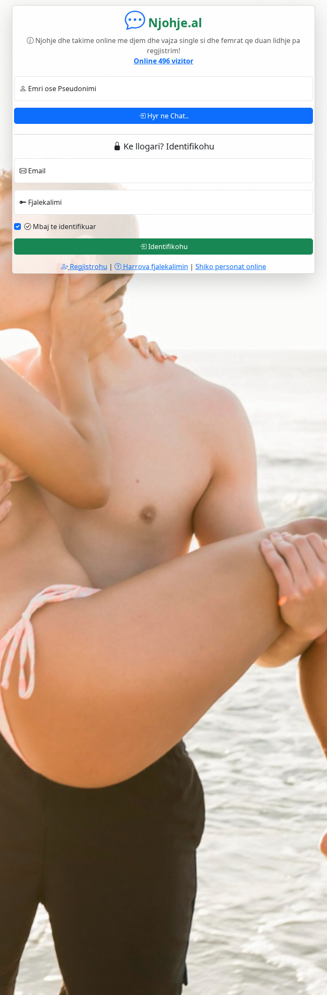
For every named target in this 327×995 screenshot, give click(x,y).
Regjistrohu (87, 266)
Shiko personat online (230, 266)
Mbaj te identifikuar (63, 226)
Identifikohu (167, 246)
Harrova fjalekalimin (154, 266)
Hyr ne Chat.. (167, 115)
